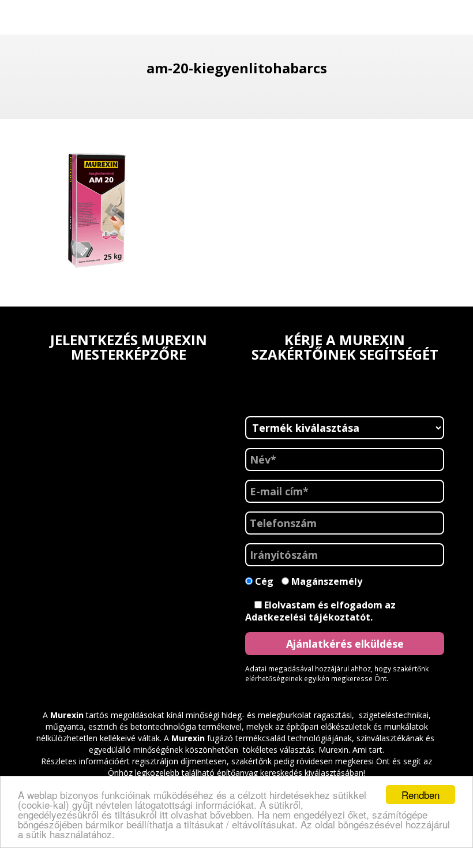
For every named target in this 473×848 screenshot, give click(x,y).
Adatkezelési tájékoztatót (307, 617)
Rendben (420, 794)
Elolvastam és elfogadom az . (320, 611)
